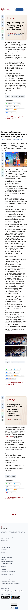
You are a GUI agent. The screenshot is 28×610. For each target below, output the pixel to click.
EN (11, 607)
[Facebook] (5, 591)
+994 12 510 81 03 (5, 538)
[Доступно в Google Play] (15, 597)
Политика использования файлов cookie (10, 583)
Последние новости (5, 547)
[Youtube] (12, 591)
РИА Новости (9, 436)
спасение (21, 96)
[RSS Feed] (21, 591)
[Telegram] (15, 591)
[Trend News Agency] (5, 527)
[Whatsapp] (2, 591)
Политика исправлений (6, 563)
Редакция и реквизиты (6, 557)
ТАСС (22, 51)
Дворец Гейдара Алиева (17, 362)
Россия (7, 476)
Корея (7, 362)
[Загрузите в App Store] (5, 597)
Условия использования (7, 576)
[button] (2, 16)
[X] (8, 591)
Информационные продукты (8, 571)
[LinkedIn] (18, 591)
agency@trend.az (4, 540)
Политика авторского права (8, 581)
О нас (2, 555)
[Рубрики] (25, 9)
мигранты (14, 96)
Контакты (3, 559)
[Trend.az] (5, 9)
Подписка (3, 569)
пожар (13, 476)
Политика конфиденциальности (8, 579)
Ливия (7, 96)
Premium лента (4, 549)
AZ (14, 607)
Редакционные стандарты (7, 561)
